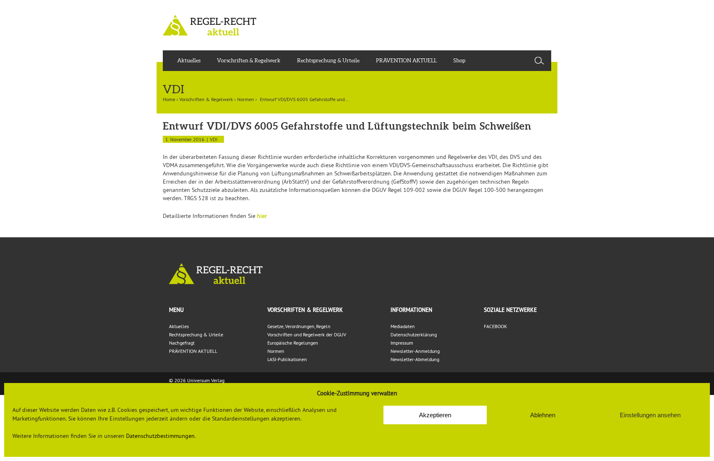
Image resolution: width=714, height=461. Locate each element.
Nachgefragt (182, 343)
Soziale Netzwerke (510, 310)
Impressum (401, 343)
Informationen (411, 310)
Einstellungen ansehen (650, 414)
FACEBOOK (495, 326)
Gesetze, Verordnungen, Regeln (299, 326)
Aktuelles (188, 60)
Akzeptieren (435, 414)
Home (169, 99)
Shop (459, 60)
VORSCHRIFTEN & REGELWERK (305, 310)
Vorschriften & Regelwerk (249, 60)
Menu (176, 310)
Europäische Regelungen (292, 343)
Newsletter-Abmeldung (414, 359)
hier (262, 216)
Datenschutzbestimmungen (160, 436)
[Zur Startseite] (357, 273)
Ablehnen (542, 414)
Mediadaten (402, 326)
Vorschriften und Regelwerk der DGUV (306, 334)
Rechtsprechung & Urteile (328, 60)
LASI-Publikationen (287, 359)
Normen (245, 99)
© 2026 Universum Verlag (196, 380)
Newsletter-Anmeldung (415, 351)
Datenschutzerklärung (413, 334)
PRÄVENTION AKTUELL (406, 60)
